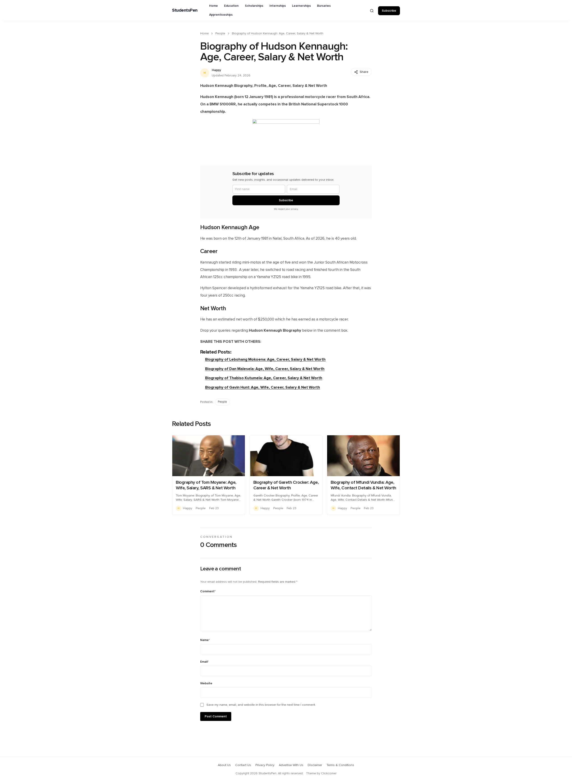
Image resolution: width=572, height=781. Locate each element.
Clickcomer (328, 773)
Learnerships (301, 5)
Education (231, 5)
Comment (208, 591)
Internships (277, 5)
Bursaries (324, 5)
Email (204, 661)
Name (205, 640)
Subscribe (389, 10)
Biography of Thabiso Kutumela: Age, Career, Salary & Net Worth (263, 378)
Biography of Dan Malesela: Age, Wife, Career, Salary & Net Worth (264, 368)
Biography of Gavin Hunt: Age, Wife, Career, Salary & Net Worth (262, 387)
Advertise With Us (291, 765)
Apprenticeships (221, 14)
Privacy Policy (264, 765)
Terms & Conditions (340, 765)
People (220, 33)
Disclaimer (315, 765)
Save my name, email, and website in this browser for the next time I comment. (261, 704)
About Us (224, 765)
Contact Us (243, 765)
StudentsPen (185, 10)
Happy (216, 70)
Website (206, 683)
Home (213, 5)
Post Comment (216, 716)
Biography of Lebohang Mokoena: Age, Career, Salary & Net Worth (265, 359)
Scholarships (254, 5)
